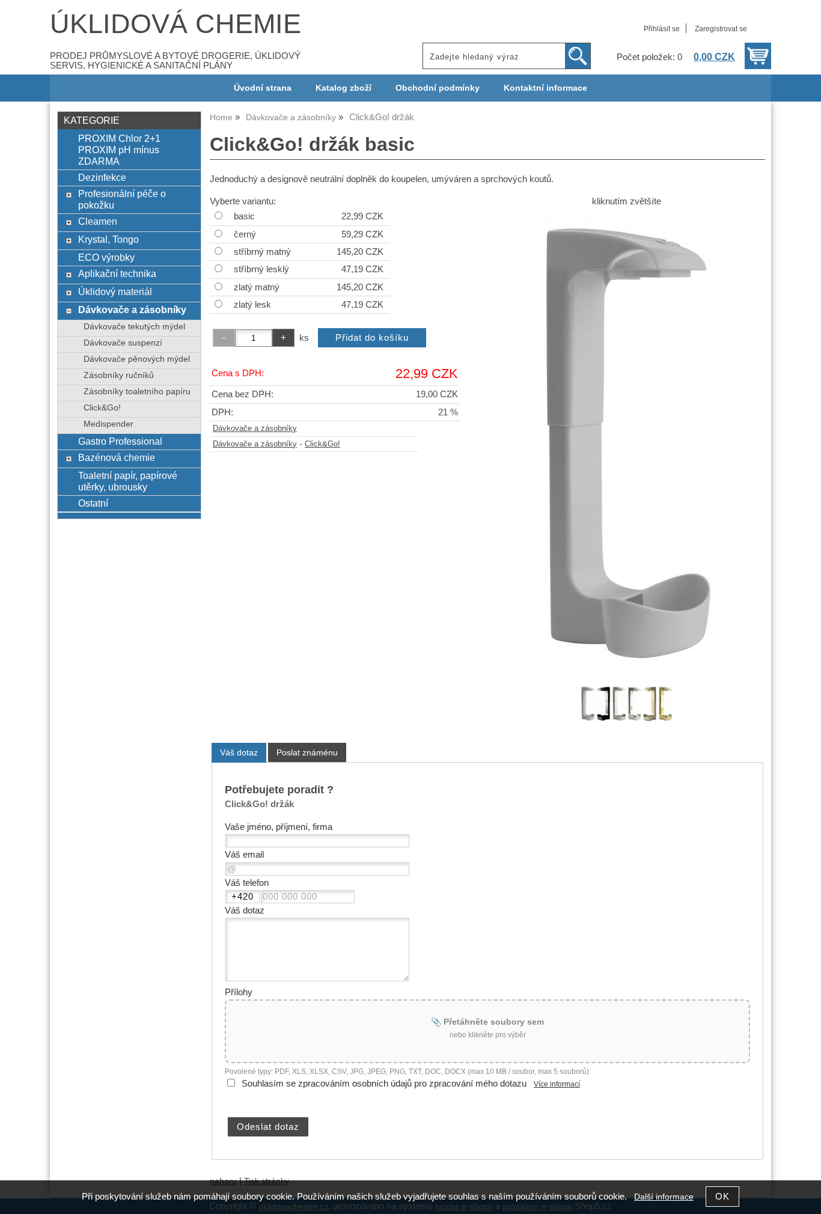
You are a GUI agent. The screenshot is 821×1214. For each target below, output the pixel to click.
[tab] (239, 753)
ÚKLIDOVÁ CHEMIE (175, 23)
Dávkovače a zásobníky (255, 428)
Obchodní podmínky (437, 88)
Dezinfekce (102, 177)
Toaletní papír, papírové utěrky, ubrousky (127, 481)
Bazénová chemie (116, 457)
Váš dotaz (239, 752)
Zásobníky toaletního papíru (137, 391)
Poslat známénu (307, 752)
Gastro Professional (120, 441)
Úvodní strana (262, 88)
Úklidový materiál (115, 291)
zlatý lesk (252, 305)
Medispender (108, 424)
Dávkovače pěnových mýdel (137, 359)
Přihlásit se (662, 29)
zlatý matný (256, 287)
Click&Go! (322, 444)
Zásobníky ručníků (119, 375)
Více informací (557, 1084)
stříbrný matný (262, 252)
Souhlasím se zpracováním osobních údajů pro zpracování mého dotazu (384, 1083)
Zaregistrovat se (721, 29)
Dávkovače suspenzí (123, 342)
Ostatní (93, 503)
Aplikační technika (117, 273)
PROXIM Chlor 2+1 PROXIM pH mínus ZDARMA (119, 149)
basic (244, 216)
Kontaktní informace (545, 88)
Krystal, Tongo (108, 239)
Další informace (664, 1196)
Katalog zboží (343, 88)
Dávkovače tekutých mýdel (134, 326)
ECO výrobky (106, 257)
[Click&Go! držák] (626, 445)
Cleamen (97, 221)
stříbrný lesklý (261, 269)
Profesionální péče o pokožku (122, 199)
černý (245, 234)
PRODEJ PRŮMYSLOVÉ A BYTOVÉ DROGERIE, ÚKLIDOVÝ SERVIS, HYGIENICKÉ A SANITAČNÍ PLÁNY (175, 60)
